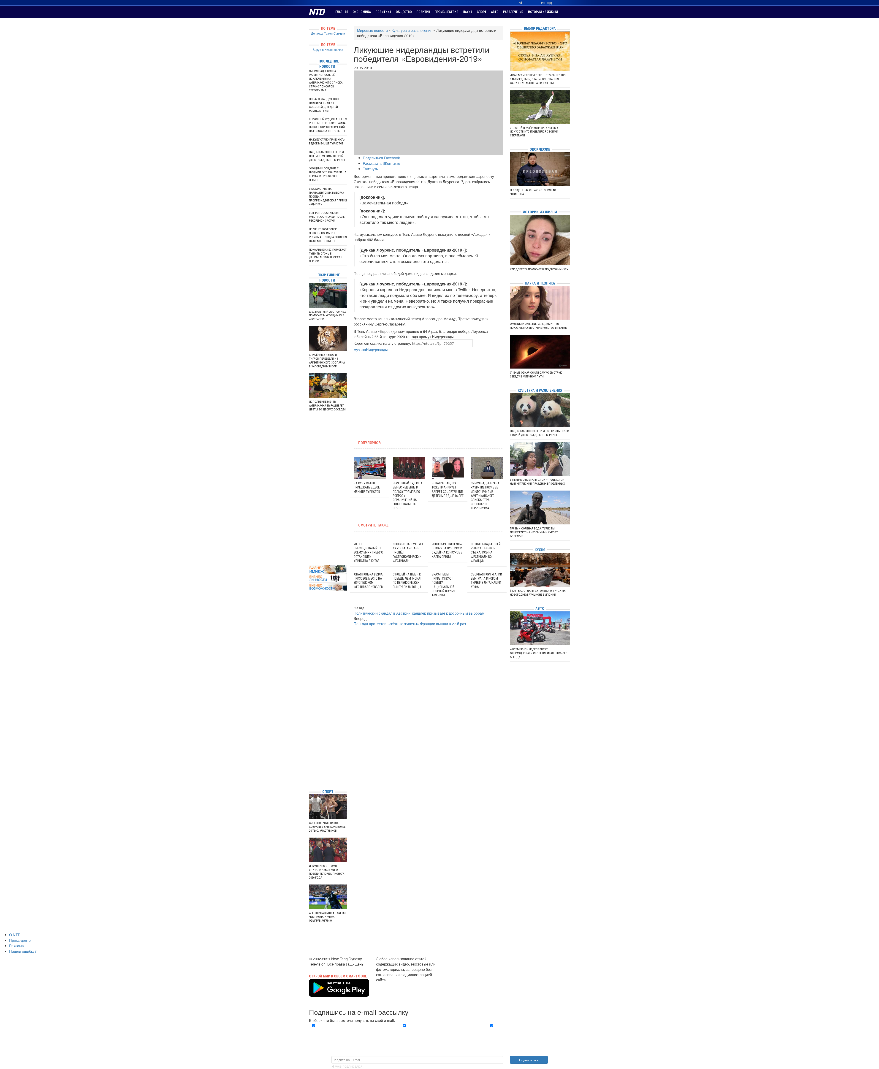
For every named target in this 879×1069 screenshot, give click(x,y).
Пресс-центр (20, 940)
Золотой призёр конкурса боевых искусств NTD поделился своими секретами (534, 131)
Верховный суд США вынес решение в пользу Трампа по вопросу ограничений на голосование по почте (328, 125)
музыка (360, 349)
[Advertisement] (399, 394)
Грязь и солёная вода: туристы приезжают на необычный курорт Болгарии (534, 532)
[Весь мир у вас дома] (310, 751)
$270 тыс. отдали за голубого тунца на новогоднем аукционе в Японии (537, 592)
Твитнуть (370, 168)
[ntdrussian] (310, 772)
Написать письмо (391, 985)
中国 (549, 3)
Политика (383, 12)
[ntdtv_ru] (310, 779)
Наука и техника (540, 283)
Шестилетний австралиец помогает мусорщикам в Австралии (327, 315)
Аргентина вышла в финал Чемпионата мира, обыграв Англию (327, 916)
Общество (404, 12)
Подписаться (529, 1060)
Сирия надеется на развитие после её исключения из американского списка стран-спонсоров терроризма (485, 495)
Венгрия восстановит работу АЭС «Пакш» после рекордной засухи (327, 216)
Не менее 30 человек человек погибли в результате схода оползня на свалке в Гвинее (328, 235)
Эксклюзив (540, 149)
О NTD (15, 934)
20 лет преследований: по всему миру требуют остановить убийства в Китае (369, 552)
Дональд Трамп (322, 33)
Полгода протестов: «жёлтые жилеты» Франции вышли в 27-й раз (410, 623)
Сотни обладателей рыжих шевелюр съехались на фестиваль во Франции (486, 552)
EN (543, 3)
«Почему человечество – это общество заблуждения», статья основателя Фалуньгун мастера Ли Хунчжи (538, 79)
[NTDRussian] (310, 744)
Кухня (540, 550)
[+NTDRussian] (310, 765)
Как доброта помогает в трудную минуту (539, 269)
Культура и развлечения (412, 30)
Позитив (423, 12)
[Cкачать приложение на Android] (339, 993)
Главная (341, 12)
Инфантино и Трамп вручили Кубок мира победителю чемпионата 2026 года (326, 871)
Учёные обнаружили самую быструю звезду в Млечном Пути (536, 374)
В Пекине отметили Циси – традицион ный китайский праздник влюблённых (537, 481)
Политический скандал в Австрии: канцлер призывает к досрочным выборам (419, 613)
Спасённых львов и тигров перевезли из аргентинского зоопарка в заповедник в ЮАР (327, 360)
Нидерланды (377, 349)
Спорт (481, 12)
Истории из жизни (543, 12)
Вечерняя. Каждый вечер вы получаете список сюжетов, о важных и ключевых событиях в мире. (351, 1031)
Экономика (362, 12)
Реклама (16, 945)
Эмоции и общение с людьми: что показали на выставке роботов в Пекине (327, 174)
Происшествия (446, 12)
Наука (467, 12)
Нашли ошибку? (23, 951)
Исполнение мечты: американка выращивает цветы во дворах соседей (327, 405)
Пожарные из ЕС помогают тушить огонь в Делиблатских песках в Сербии (328, 255)
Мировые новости (372, 30)
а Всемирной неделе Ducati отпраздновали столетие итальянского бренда (538, 653)
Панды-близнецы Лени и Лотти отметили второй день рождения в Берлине (327, 156)
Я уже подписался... (348, 1066)
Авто (495, 12)
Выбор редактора (540, 28)
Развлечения (513, 12)
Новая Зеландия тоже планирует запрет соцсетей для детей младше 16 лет (324, 104)
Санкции (339, 33)
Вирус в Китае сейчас (328, 49)
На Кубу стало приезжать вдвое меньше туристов (367, 487)
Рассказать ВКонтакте (381, 163)
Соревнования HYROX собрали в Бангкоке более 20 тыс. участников (327, 826)
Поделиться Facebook (381, 157)
